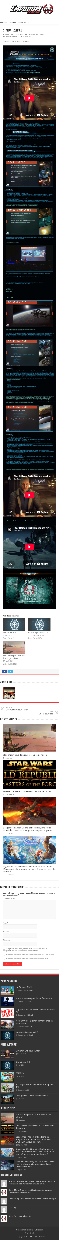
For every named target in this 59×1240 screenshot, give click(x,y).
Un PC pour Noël (46, 713)
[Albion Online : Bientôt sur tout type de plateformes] (7, 1024)
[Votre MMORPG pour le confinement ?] (7, 1001)
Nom (5, 923)
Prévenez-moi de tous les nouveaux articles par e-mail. (27, 959)
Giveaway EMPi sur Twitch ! (17, 709)
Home (4, 23)
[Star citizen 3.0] (14, 624)
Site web (6, 940)
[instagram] (33, 1233)
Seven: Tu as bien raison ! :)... (20, 1216)
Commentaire (9, 898)
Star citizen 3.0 (9, 633)
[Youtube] (31, 1233)
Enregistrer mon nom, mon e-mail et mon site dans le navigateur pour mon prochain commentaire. (25, 950)
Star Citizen (40, 35)
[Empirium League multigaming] (32, 8)
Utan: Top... (13, 1207)
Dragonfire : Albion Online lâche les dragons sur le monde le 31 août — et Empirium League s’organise (27, 829)
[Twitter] (28, 1233)
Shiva (7, 35)
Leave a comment (12, 36)
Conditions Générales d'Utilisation (29, 1230)
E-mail (6, 931)
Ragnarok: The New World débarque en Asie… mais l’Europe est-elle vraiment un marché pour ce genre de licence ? (29, 869)
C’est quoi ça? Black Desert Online (32, 1095)
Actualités (12, 23)
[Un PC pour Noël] (7, 990)
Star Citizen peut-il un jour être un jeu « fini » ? (25, 755)
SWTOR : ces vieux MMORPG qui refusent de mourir (27, 791)
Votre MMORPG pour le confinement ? (34, 998)
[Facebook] (25, 1233)
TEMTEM (20, 1073)
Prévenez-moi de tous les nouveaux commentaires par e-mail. (30, 955)
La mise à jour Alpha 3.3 (38, 633)
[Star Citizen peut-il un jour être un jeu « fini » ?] (14, 647)
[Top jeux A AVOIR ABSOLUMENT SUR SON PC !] (7, 1013)
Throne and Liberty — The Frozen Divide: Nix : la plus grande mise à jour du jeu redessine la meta (35, 1164)
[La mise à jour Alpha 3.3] (39, 624)
